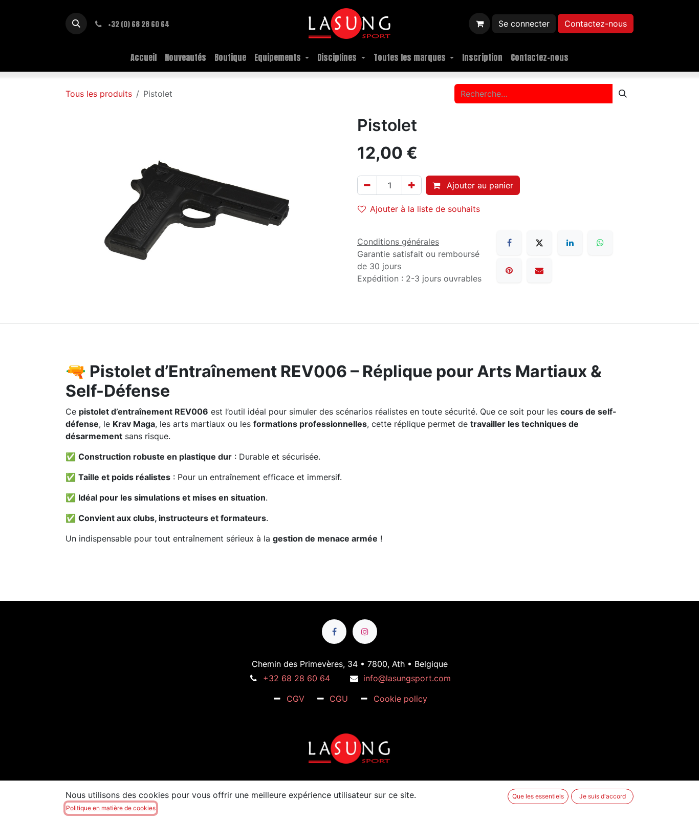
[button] (76, 23)
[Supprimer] (367, 185)
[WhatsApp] (600, 242)
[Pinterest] (509, 270)
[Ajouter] (412, 185)
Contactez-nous (595, 23)
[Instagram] (365, 631)
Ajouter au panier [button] (478, 185)
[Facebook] (509, 242)
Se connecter (524, 23)
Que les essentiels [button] (538, 796)
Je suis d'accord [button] (602, 796)
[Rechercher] (623, 93)
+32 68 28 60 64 (296, 678)
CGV (295, 699)
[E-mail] (539, 270)
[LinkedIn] (570, 242)
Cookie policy (400, 699)
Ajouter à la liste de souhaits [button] (425, 209)
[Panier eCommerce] (479, 23)
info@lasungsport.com (407, 678)
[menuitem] (143, 57)
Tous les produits (98, 94)
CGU (339, 699)
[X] (539, 242)
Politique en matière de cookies (111, 808)
